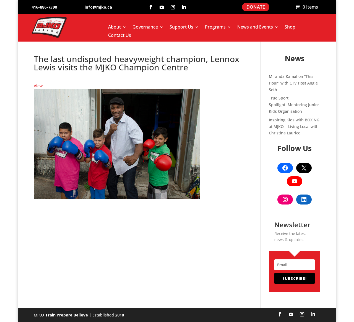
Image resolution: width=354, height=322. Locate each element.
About (114, 27)
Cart (288, 7)
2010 (119, 315)
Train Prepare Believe (66, 315)
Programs (215, 27)
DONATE (255, 7)
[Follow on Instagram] (172, 7)
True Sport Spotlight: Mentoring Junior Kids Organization (294, 104)
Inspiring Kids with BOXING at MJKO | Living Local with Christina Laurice (294, 126)
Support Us (181, 27)
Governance (145, 27)
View (38, 85)
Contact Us (119, 35)
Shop (290, 27)
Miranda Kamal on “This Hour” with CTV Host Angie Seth (293, 83)
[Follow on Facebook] (150, 7)
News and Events (255, 27)
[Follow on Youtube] (161, 7)
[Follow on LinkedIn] (183, 7)
